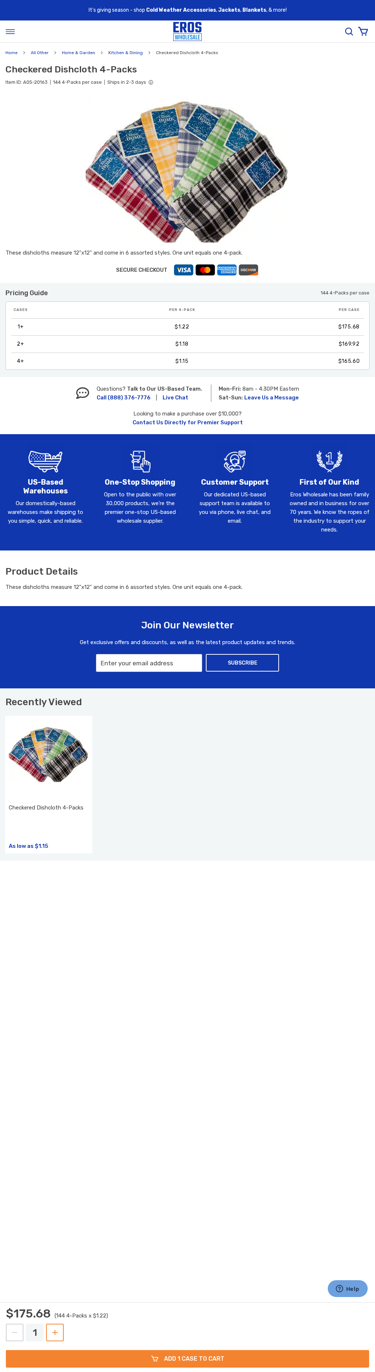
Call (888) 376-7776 (124, 397)
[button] (187, 169)
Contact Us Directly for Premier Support (188, 422)
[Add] (55, 1332)
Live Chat (175, 397)
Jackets (229, 10)
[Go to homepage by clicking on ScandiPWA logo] (187, 31)
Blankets (254, 10)
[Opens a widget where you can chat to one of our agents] (347, 1289)
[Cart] (363, 31)
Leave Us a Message (271, 397)
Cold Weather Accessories (181, 10)
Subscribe (242, 663)
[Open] (10, 31)
